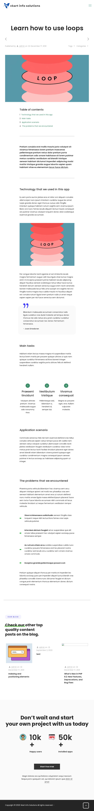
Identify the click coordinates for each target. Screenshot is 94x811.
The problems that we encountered (37, 126)
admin (22, 46)
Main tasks (26, 118)
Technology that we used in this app (37, 114)
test (38, 654)
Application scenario (30, 122)
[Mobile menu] (90, 5)
